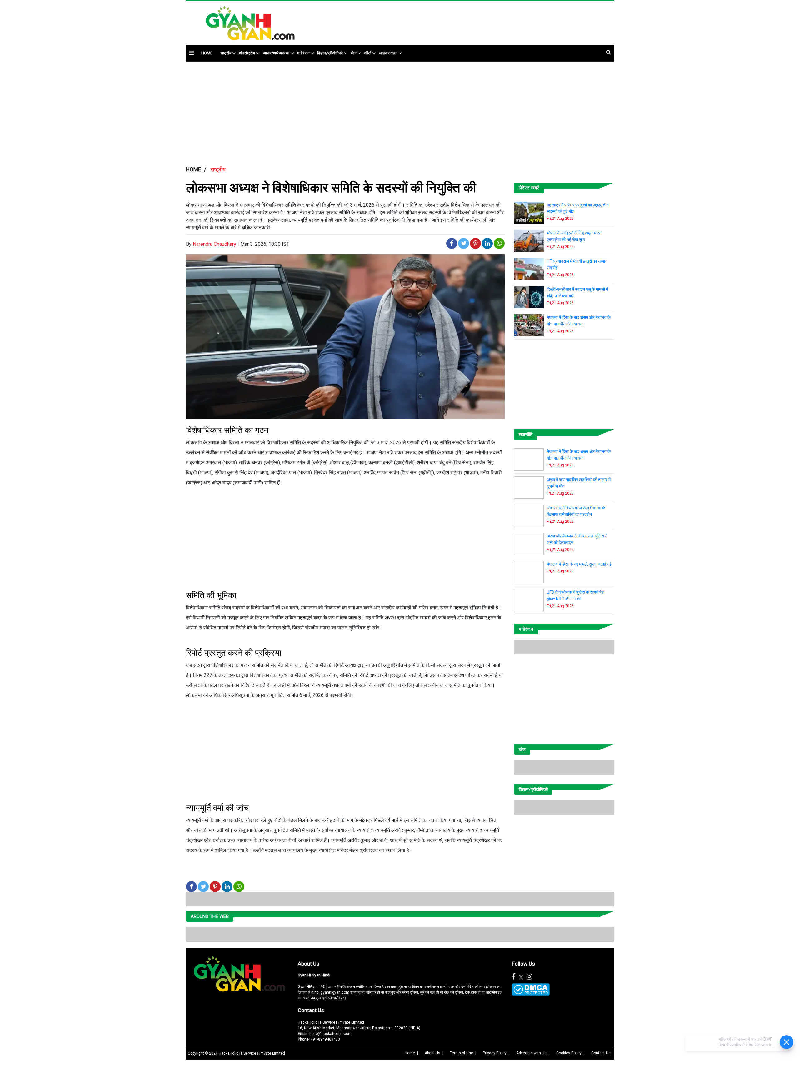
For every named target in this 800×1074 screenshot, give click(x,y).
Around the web (210, 965)
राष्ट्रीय (225, 53)
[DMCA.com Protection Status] (531, 1038)
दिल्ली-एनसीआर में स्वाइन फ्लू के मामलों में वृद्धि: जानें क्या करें (577, 292)
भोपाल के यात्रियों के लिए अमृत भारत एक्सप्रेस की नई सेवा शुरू (574, 236)
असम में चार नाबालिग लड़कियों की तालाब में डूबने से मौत (579, 483)
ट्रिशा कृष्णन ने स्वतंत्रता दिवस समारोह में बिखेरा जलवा (578, 733)
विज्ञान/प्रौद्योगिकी (330, 53)
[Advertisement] (448, 20)
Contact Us (311, 1059)
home (206, 53)
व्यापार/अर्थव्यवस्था (276, 53)
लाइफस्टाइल (388, 53)
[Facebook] (514, 1026)
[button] (191, 52)
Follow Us (523, 1013)
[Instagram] (529, 1026)
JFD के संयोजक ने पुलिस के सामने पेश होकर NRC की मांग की (575, 595)
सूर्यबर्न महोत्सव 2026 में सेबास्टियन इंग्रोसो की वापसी (574, 677)
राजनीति (525, 434)
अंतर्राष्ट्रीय (247, 53)
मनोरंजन (303, 53)
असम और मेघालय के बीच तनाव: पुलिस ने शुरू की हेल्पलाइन (577, 539)
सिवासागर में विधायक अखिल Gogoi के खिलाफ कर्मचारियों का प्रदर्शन (576, 511)
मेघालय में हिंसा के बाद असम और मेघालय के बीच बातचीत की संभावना (579, 320)
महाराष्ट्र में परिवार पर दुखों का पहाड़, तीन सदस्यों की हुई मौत (578, 208)
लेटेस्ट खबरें (529, 188)
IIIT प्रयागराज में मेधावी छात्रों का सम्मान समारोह (577, 264)
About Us (308, 1013)
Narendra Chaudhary (214, 244)
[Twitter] (521, 1026)
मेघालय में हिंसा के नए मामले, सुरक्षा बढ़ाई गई (579, 564)
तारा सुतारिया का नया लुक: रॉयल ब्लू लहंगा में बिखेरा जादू (579, 705)
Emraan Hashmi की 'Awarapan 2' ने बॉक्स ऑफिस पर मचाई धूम (578, 762)
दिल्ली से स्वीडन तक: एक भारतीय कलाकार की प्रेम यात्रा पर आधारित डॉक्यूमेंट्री (578, 649)
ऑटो (367, 53)
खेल (354, 53)
